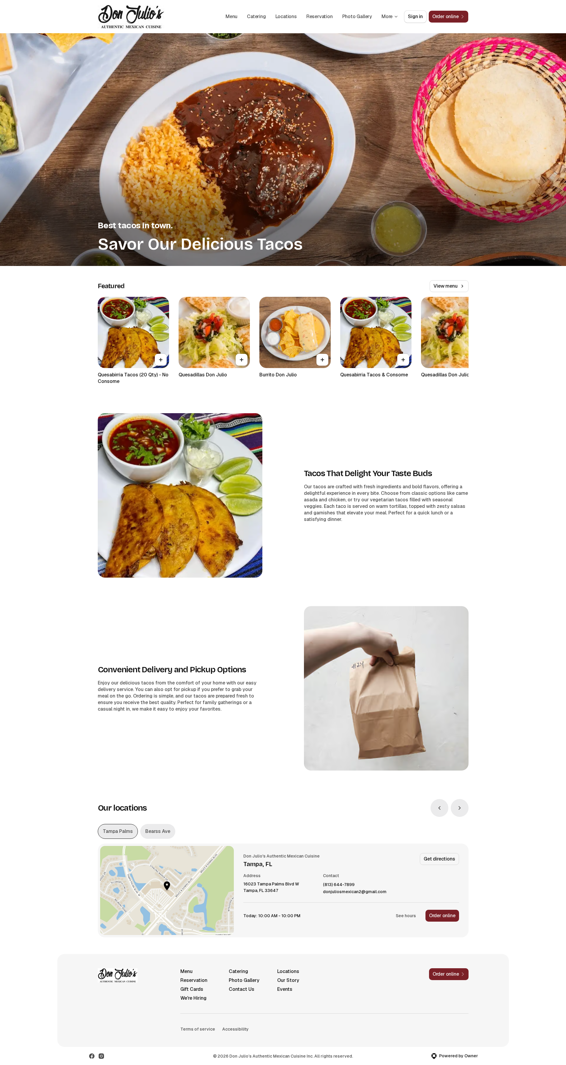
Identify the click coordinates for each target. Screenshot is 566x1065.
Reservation (319, 16)
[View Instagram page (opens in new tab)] (101, 1056)
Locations (286, 16)
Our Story (288, 980)
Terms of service (197, 1029)
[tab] (118, 831)
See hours (406, 915)
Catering (256, 16)
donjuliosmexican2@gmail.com (355, 892)
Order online (442, 915)
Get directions (439, 859)
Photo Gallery (357, 16)
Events (284, 989)
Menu (231, 16)
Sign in (415, 16)
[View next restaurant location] (460, 808)
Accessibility (235, 1029)
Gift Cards (191, 989)
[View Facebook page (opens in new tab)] (91, 1056)
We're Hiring (193, 998)
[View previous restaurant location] (439, 808)
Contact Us (241, 989)
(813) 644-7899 (338, 885)
